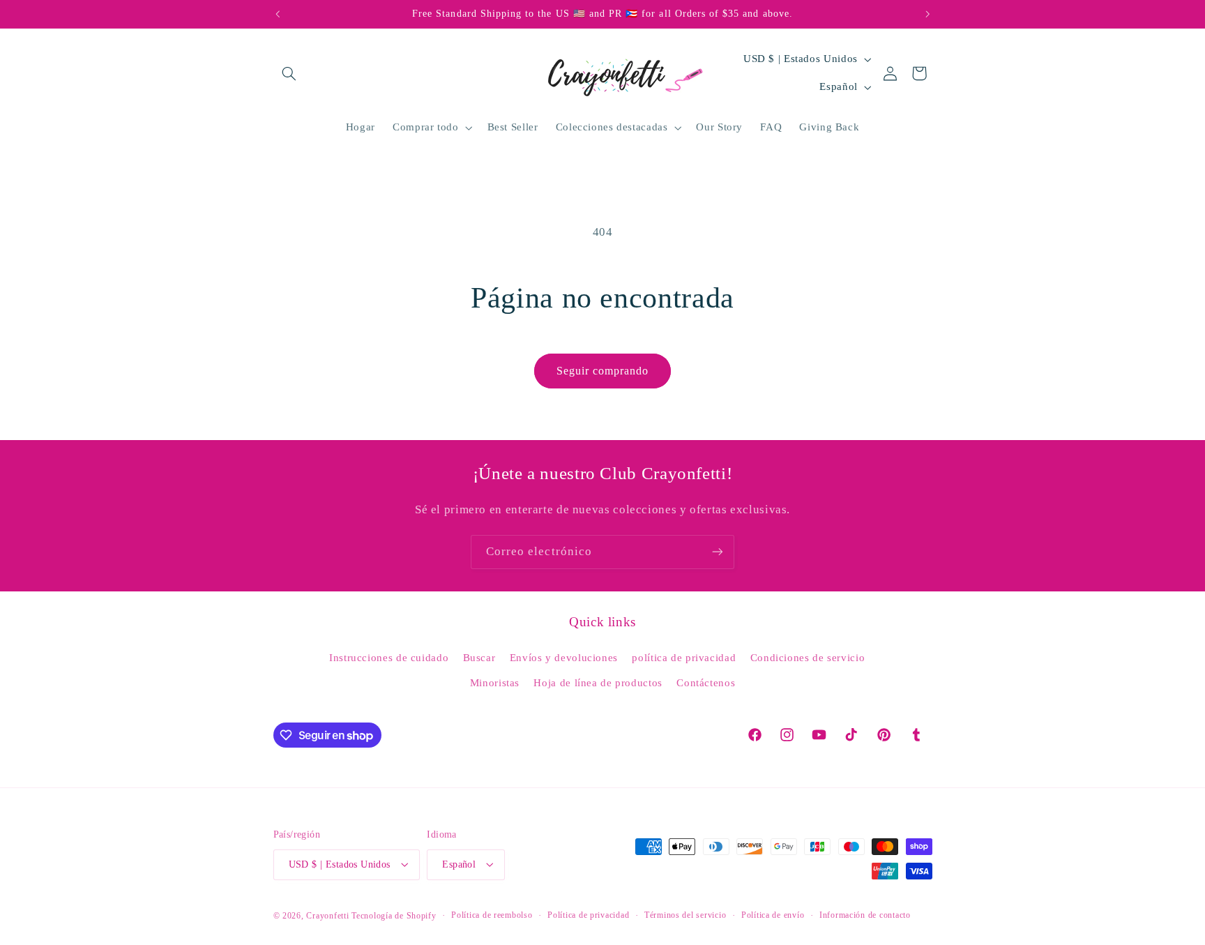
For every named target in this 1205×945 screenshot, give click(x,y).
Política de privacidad (588, 915)
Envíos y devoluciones (564, 657)
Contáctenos (705, 682)
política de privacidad (684, 657)
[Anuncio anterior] (277, 14)
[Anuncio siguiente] (927, 14)
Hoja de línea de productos (597, 682)
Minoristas (495, 682)
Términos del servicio (685, 915)
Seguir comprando (602, 371)
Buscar (479, 657)
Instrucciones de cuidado (388, 657)
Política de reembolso (491, 915)
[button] (289, 73)
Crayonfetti (327, 915)
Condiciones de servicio (807, 657)
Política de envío (773, 915)
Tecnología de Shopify (393, 915)
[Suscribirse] (718, 552)
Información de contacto (865, 915)
